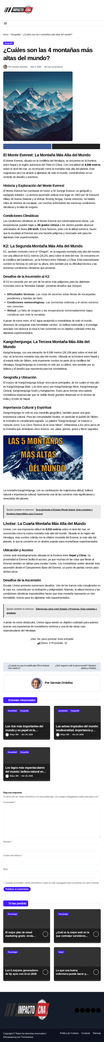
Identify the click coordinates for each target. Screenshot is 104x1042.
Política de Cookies (69, 1033)
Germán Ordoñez (61, 682)
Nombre (7, 842)
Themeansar (27, 1037)
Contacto (85, 1033)
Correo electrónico (12, 855)
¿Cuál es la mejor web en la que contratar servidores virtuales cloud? (72, 936)
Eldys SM (14, 734)
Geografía (8, 43)
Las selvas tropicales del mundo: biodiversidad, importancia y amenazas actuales (77, 730)
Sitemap (97, 1033)
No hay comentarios (53, 67)
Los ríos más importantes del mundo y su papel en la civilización (24, 730)
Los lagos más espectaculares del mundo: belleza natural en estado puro (25, 771)
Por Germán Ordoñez (18, 67)
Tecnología (12, 914)
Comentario (9, 802)
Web (5, 869)
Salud (60, 952)
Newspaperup (10, 1037)
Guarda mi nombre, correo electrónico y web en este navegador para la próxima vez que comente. (52, 883)
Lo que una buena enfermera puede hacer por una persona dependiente (72, 974)
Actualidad (12, 711)
